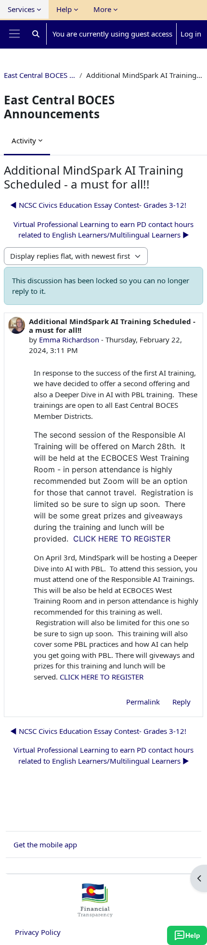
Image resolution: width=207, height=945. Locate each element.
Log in (191, 33)
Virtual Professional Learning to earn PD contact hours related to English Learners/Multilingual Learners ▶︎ (103, 229)
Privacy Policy (38, 932)
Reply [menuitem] (181, 701)
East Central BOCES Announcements (40, 75)
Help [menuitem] (64, 9)
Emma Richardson (69, 339)
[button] (35, 34)
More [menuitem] (102, 9)
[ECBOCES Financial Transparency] (94, 913)
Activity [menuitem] (24, 140)
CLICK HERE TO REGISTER (121, 538)
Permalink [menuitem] (143, 701)
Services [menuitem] (21, 9)
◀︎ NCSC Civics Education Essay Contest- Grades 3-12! (98, 205)
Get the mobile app (45, 844)
